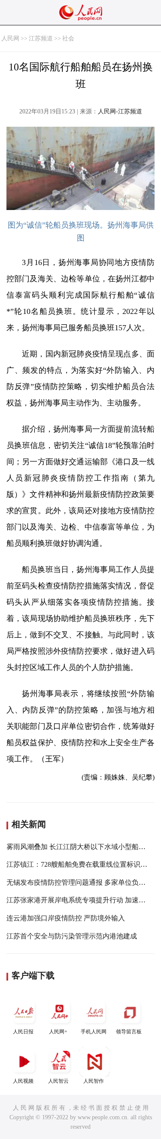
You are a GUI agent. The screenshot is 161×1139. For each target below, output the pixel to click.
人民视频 (23, 1081)
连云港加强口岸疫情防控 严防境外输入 (65, 918)
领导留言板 (129, 1032)
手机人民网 (93, 1032)
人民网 (10, 38)
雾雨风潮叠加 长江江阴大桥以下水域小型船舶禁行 (82, 846)
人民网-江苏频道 (120, 111)
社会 (68, 38)
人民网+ (58, 1032)
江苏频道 (41, 38)
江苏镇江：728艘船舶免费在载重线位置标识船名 (80, 864)
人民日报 (23, 1032)
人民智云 (58, 1081)
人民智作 (93, 1081)
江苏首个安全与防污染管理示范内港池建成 (71, 936)
